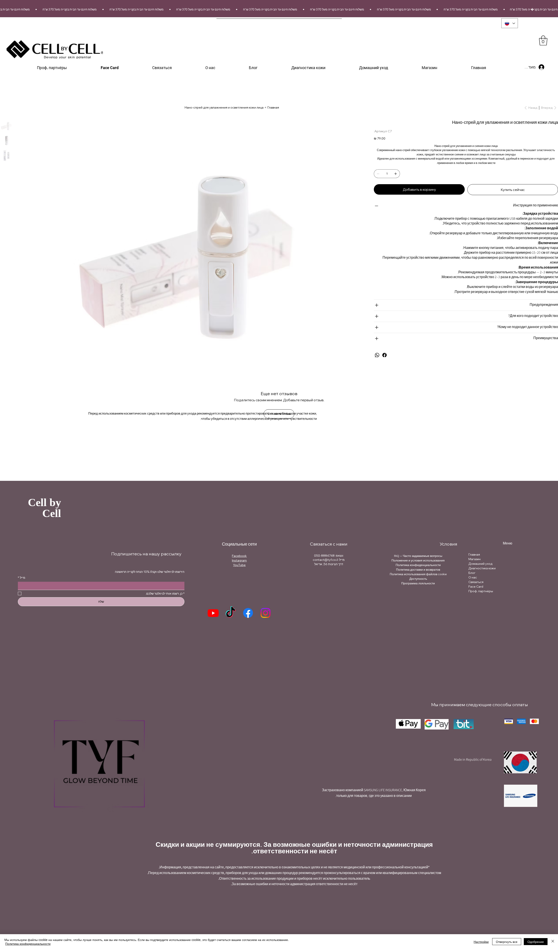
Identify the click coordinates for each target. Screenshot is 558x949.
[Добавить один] (395, 173)
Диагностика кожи (482, 568)
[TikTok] (230, 612)
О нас (472, 577)
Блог (471, 573)
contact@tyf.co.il (325, 560)
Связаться (475, 582)
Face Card (475, 586)
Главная (474, 554)
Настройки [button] (481, 941)
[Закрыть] (552, 942)
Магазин (474, 559)
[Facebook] (384, 355)
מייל (21, 578)
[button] (543, 40)
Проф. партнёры (480, 591)
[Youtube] (213, 612)
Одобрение (535, 941)
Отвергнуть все (506, 941)
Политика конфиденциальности (28, 943)
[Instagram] (265, 612)
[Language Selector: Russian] (509, 23)
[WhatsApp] (377, 355)
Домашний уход (480, 564)
